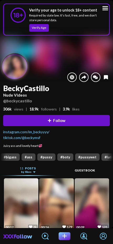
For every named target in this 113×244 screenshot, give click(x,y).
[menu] (105, 8)
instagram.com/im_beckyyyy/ (26, 132)
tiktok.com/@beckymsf (21, 137)
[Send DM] (95, 77)
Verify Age (39, 28)
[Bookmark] (106, 77)
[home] (17, 236)
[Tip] (72, 77)
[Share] (84, 77)
